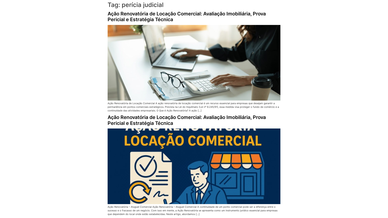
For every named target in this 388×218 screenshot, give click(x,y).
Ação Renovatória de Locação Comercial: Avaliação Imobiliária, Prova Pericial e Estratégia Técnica (187, 16)
